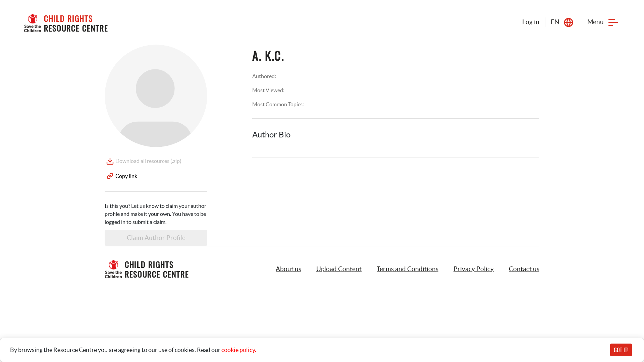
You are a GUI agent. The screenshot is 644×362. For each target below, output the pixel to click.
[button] (339, 269)
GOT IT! (621, 350)
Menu (595, 21)
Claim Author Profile (156, 237)
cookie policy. (238, 349)
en (555, 21)
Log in (530, 21)
